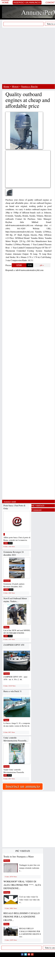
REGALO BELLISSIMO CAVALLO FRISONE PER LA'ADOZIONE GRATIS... (21, 916)
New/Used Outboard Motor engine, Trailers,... (15, 600)
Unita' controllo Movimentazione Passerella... (15, 739)
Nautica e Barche (29, 86)
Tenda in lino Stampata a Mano (18, 856)
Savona (6, 766)
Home (5, 2)
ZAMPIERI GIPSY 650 (13, 644)
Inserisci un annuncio (27, 2)
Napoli (6, 720)
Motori (15, 86)
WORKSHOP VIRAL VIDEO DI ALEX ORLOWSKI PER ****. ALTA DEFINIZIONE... (22, 885)
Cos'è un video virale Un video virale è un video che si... (29, 899)
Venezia (6, 674)
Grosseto (7, 581)
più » (42, 265)
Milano (6, 627)
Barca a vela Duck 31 (12, 691)
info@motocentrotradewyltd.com (29, 270)
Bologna (6, 892)
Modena (6, 861)
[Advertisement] (27, 56)
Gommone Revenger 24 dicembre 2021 (13, 553)
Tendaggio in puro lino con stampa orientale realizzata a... (29, 868)
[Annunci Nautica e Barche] (4, 534)
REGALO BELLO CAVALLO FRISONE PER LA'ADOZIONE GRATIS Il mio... (30, 932)
